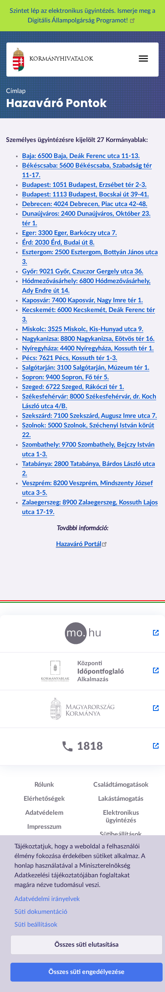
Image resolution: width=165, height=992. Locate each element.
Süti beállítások (35, 924)
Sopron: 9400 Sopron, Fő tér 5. (65, 377)
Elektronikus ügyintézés (121, 817)
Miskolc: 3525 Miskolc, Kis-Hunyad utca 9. (82, 329)
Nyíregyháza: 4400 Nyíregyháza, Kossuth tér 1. (88, 348)
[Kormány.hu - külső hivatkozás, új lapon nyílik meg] (82, 709)
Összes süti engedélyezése (86, 972)
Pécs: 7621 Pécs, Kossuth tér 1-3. (69, 358)
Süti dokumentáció (40, 912)
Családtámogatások (121, 784)
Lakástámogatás (120, 799)
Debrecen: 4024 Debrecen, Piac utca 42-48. (84, 204)
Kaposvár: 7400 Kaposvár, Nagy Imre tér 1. (82, 300)
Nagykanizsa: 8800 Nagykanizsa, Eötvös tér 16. (88, 339)
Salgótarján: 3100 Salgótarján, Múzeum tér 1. (85, 367)
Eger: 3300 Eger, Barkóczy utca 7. (69, 233)
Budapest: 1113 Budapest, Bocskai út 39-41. (85, 194)
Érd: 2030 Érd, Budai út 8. (58, 242)
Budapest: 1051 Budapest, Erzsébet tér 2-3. (84, 185)
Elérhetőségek (44, 799)
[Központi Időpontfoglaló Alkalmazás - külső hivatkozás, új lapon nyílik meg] (82, 671)
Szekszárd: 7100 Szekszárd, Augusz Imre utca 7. (89, 416)
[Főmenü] (143, 59)
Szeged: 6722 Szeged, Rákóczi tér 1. (73, 387)
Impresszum (44, 827)
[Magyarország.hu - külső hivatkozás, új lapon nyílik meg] (82, 634)
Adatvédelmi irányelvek (47, 899)
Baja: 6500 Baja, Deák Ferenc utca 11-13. (81, 156)
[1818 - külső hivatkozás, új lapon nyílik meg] (82, 747)
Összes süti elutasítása (86, 944)
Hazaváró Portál (78, 544)
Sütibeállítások (121, 834)
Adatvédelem (44, 813)
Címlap (16, 91)
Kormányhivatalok (61, 59)
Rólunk (44, 784)
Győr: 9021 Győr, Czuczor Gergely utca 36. (82, 271)
